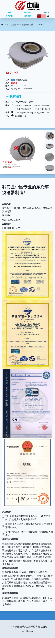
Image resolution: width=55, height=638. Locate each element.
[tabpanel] (22, 152)
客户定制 (9, 16)
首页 (9, 12)
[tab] (49, 135)
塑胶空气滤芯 (28, 25)
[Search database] (48, 16)
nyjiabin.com (20, 116)
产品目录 (45, 12)
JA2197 (40, 25)
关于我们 (27, 12)
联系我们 (27, 16)
